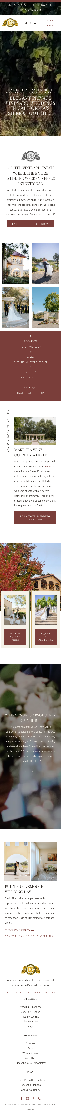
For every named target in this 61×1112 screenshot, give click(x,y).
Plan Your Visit (30, 1021)
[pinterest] (33, 1098)
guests (47, 466)
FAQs (30, 1026)
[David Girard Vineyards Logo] (10, 19)
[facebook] (21, 1098)
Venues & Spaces (30, 1011)
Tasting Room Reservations (30, 1080)
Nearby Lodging (30, 1016)
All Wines (30, 1043)
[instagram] (27, 1098)
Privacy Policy (30, 1104)
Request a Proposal (30, 1085)
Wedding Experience (31, 1007)
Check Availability (30, 1089)
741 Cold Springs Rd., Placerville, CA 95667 (30, 992)
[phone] (39, 1098)
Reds (30, 1048)
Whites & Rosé (30, 1053)
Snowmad (30, 1109)
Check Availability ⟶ (20, 930)
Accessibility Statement (46, 1104)
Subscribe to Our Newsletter (30, 1063)
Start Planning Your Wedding (29, 936)
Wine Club (30, 1058)
